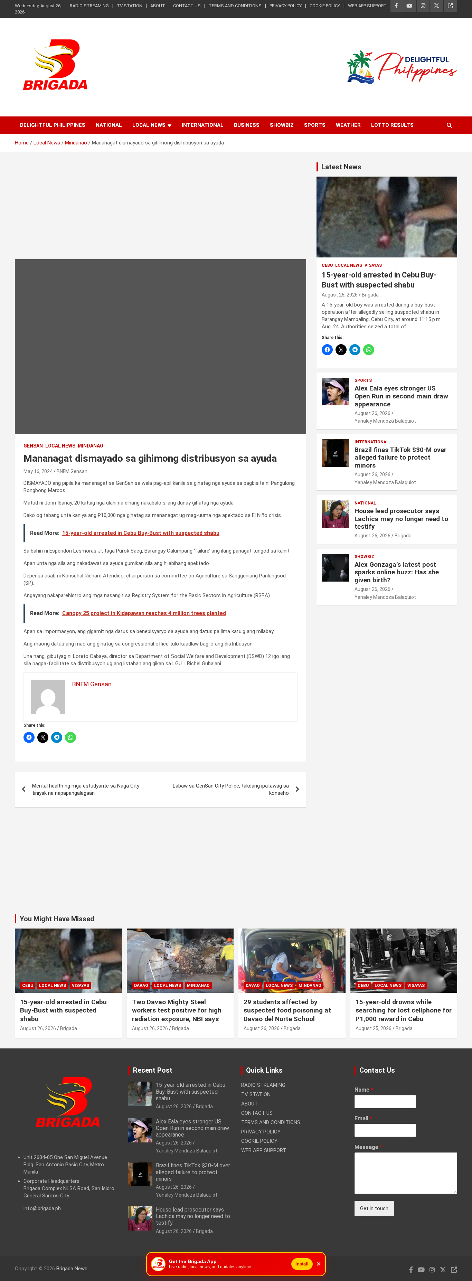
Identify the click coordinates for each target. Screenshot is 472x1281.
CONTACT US (187, 5)
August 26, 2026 (340, 295)
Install (302, 1263)
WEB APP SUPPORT (367, 5)
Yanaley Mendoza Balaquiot (385, 421)
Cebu (327, 265)
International (203, 125)
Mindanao (90, 446)
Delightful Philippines (52, 125)
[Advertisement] (160, 210)
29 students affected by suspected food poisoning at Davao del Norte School (287, 1010)
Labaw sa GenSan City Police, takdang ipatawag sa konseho (231, 789)
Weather (348, 125)
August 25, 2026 (373, 1028)
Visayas (373, 265)
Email (363, 1118)
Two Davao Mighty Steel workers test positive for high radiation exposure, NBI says (176, 1010)
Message (368, 1147)
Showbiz (282, 125)
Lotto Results (392, 125)
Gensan (33, 446)
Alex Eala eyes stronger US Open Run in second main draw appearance (401, 396)
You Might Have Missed (57, 919)
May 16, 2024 (38, 471)
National (109, 125)
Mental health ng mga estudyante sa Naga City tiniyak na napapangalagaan (85, 789)
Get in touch (374, 1208)
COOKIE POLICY (325, 5)
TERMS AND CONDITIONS (235, 5)
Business (246, 125)
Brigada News (71, 1268)
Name (364, 1089)
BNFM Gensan (72, 471)
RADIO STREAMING (89, 5)
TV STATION (129, 5)
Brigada (370, 295)
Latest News (341, 167)
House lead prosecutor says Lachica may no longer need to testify (401, 519)
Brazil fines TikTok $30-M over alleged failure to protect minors (400, 458)
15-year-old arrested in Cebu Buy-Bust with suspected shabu (63, 1010)
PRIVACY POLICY (286, 5)
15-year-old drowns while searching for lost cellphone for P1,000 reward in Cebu (404, 1010)
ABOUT (157, 5)
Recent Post (152, 1070)
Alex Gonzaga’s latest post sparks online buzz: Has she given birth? (397, 572)
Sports (314, 125)
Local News (149, 125)
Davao (141, 985)
